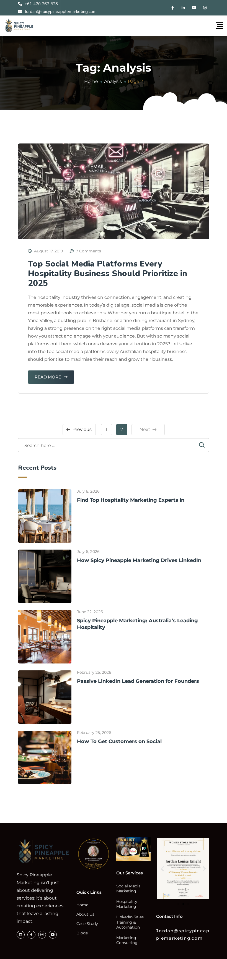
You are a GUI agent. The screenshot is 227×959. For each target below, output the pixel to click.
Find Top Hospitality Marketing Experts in (130, 500)
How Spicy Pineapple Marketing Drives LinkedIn (139, 560)
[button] (162, 868)
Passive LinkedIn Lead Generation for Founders (138, 681)
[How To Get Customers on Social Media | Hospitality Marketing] (44, 757)
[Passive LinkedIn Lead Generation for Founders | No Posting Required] (44, 697)
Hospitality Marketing (126, 904)
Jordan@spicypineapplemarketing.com (61, 11)
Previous (82, 429)
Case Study (87, 923)
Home (82, 904)
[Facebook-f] (31, 935)
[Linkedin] (21, 935)
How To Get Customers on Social (119, 741)
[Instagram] (42, 935)
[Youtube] (53, 935)
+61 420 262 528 (41, 4)
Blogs (82, 933)
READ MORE (48, 377)
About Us (85, 914)
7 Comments (88, 251)
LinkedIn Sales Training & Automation (130, 921)
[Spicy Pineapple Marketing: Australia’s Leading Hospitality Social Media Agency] (44, 636)
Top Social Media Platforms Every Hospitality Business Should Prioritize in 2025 (107, 273)
